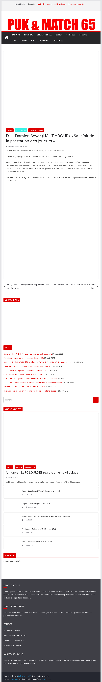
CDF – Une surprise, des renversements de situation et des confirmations (33, 382)
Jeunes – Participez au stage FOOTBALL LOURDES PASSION (46, 516)
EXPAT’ (14, 41)
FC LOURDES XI (30, 467)
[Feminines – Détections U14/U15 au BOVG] (11, 531)
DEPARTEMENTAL (44, 35)
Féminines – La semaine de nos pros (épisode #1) (23, 358)
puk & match (16, 645)
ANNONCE (19, 467)
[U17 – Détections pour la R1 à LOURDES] (11, 543)
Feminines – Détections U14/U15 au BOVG (39, 529)
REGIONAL (28, 35)
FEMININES (70, 35)
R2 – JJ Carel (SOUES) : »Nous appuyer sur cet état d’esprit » (27, 286)
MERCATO (83, 35)
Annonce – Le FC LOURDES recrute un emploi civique (42, 472)
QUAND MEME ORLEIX (36, 130)
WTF (32, 41)
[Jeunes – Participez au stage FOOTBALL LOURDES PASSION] (11, 518)
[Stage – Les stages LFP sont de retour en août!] (11, 492)
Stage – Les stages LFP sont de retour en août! (41, 491)
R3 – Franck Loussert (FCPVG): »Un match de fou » (75, 286)
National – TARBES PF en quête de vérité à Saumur (24, 387)
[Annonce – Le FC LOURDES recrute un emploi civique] (50, 438)
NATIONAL (15, 35)
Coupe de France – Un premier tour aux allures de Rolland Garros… (30, 391)
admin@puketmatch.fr (17, 635)
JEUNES (59, 35)
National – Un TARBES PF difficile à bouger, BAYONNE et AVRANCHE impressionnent (37, 362)
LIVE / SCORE (43, 41)
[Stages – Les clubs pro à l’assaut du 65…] (11, 505)
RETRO (24, 41)
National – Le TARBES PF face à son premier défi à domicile (27, 354)
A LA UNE (10, 130)
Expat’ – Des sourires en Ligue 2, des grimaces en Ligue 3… (60, 4)
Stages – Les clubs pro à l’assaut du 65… (38, 503)
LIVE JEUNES (58, 41)
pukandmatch (18, 640)
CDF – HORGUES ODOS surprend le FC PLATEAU (23, 374)
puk (26, 146)
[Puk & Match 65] (50, 19)
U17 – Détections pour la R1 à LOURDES (38, 541)
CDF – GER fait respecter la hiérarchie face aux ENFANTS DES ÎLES (30, 378)
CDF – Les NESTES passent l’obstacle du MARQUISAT (25, 370)
